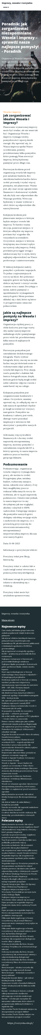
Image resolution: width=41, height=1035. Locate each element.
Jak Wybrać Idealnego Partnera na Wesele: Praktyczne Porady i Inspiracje (19, 875)
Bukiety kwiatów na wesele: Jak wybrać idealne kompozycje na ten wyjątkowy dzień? (20, 825)
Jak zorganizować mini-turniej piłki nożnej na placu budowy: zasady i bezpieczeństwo (19, 851)
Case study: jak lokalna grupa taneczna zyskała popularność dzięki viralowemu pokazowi (18, 633)
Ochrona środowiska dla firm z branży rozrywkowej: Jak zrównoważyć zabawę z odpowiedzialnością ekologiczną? (19, 954)
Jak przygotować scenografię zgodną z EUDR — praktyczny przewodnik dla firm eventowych (19, 653)
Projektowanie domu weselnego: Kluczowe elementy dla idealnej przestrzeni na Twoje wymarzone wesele (20, 771)
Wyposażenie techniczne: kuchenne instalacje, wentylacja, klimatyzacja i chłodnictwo (17, 778)
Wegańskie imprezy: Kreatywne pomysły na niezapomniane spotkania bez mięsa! (20, 864)
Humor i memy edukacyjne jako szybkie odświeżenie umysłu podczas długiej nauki (19, 722)
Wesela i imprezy (12, 112)
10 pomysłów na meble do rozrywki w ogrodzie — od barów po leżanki (17, 712)
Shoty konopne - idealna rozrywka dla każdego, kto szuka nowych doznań (17, 968)
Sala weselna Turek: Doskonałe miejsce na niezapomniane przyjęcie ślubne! (19, 1010)
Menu (5, 7)
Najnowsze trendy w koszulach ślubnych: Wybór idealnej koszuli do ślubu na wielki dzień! (19, 985)
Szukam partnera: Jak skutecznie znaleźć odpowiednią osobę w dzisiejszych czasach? (20, 869)
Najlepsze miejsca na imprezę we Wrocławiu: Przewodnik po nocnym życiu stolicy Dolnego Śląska (19, 892)
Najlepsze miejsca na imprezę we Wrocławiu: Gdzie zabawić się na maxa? (18, 898)
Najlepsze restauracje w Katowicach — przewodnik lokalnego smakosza (18, 660)
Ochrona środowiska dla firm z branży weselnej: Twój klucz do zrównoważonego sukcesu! (19, 946)
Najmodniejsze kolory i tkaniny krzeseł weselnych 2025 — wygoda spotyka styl (18, 741)
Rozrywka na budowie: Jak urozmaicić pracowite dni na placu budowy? (17, 846)
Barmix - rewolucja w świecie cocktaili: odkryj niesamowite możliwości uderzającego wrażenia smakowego (18, 993)
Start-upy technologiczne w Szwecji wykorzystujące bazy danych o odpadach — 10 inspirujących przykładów (20, 674)
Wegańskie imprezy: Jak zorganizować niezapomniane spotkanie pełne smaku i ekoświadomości (18, 858)
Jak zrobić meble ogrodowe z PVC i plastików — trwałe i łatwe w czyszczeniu (20, 717)
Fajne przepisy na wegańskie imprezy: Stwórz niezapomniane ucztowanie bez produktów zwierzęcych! (18, 912)
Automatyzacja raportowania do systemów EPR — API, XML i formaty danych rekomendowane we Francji (20, 687)
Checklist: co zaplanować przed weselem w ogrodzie (20, 790)
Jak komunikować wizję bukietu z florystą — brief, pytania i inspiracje (20, 830)
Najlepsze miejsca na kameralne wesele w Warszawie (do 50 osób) (19, 707)
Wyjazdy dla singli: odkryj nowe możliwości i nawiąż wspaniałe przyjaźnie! (20, 880)
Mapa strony (8, 620)
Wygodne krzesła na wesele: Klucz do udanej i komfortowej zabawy (20, 735)
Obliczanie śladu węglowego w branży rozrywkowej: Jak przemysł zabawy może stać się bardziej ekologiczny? (19, 931)
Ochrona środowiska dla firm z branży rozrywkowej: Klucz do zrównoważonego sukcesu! (19, 962)
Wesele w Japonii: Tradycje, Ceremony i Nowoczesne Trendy (18, 759)
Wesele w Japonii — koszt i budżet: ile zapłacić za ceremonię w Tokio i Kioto (17, 764)
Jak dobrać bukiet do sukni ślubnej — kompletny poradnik (16, 803)
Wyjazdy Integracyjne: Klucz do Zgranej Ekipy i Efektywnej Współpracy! (18, 885)
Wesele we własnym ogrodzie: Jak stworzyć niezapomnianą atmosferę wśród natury (20, 785)
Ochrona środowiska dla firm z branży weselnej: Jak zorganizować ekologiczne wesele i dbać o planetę (18, 939)
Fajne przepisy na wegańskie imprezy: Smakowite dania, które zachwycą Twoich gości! (19, 905)
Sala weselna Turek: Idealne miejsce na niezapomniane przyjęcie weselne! (18, 1015)
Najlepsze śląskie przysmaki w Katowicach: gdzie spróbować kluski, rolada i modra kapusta (19, 666)
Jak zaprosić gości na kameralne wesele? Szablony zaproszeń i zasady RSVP (19, 702)
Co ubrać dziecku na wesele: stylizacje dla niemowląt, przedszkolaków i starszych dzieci (19, 815)
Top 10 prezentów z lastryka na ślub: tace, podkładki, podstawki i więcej (19, 841)
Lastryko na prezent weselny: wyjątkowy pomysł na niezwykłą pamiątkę (19, 836)
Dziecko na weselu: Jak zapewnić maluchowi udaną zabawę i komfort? (20, 808)
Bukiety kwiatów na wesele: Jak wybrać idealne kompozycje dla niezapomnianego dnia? (19, 797)
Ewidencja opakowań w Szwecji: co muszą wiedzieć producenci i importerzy (19, 681)
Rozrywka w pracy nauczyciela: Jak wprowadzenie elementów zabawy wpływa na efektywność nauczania (19, 747)
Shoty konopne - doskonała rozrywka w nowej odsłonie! (18, 974)
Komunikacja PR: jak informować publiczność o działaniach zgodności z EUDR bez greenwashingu (20, 646)
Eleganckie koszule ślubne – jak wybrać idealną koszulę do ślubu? (18, 979)
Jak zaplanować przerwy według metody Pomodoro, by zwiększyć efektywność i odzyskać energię (19, 729)
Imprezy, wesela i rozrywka (17, 3)
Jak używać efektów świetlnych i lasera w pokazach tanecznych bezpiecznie (18, 639)
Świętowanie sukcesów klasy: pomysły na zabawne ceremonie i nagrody (19, 754)
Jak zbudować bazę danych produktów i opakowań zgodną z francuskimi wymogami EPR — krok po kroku (20, 695)
